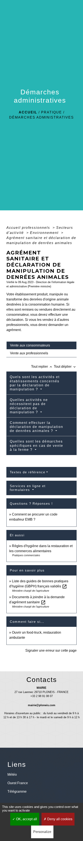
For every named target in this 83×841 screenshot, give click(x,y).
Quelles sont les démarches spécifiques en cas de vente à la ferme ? (36, 445)
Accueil (28, 112)
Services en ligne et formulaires (28, 488)
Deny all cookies (59, 819)
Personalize (42, 832)
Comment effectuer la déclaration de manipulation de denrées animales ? (36, 427)
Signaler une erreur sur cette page (51, 650)
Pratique (51, 112)
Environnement (45, 233)
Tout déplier (65, 366)
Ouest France (17, 783)
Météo (12, 774)
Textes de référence (27, 472)
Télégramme (17, 791)
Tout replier (42, 366)
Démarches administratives (41, 117)
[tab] (41, 345)
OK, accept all (26, 819)
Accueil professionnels (28, 227)
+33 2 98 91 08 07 (41, 696)
